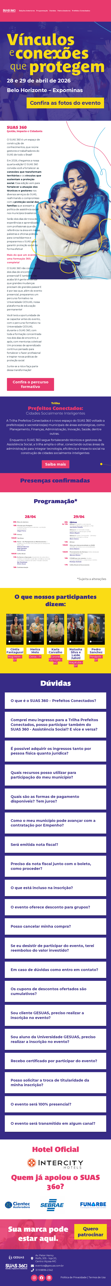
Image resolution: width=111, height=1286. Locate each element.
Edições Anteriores (27, 11)
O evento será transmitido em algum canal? (53, 1123)
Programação (42, 11)
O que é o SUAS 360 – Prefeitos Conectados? (53, 700)
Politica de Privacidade (74, 1277)
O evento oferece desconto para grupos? (50, 907)
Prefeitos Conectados (81, 11)
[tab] (55, 700)
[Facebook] (41, 1278)
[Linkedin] (49, 1278)
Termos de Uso (97, 1277)
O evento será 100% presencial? (41, 1104)
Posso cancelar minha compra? (41, 926)
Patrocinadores (64, 11)
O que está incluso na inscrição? (42, 888)
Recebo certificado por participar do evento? (54, 1061)
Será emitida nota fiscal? (35, 844)
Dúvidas (52, 11)
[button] (65, 103)
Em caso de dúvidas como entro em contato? (55, 970)
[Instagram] (34, 1278)
